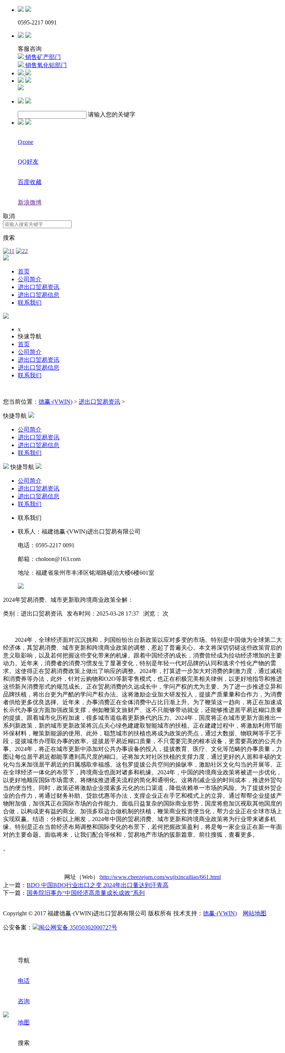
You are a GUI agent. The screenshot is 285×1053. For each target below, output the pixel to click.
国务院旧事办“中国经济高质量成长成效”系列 (86, 893)
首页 (24, 271)
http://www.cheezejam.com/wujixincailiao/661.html (160, 877)
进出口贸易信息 (38, 295)
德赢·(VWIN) (55, 401)
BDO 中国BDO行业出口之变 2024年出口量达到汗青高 (97, 885)
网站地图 (254, 913)
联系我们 (30, 302)
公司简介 (30, 279)
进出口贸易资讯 (38, 287)
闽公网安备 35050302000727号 (78, 927)
